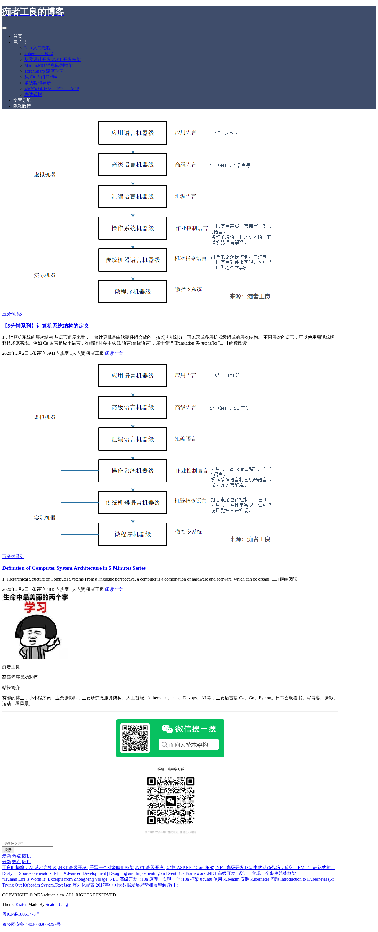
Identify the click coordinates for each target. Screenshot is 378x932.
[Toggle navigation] (4, 28)
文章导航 (22, 100)
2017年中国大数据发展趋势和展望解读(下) (137, 885)
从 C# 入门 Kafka (40, 77)
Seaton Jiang (57, 904)
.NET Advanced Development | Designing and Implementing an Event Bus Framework (129, 873)
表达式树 (33, 94)
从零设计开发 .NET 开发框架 (52, 59)
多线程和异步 (37, 82)
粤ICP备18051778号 (21, 914)
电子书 (20, 42)
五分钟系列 (13, 313)
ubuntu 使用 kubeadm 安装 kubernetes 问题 (239, 879)
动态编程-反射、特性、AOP (51, 88)
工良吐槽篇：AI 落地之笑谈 (29, 867)
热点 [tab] (16, 856)
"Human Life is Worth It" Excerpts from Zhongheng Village (54, 879)
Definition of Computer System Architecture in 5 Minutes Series (74, 568)
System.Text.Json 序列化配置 (68, 885)
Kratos (21, 904)
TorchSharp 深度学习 (44, 71)
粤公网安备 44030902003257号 (31, 924)
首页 (17, 36)
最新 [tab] (6, 856)
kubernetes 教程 (38, 53)
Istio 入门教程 (37, 47)
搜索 (8, 850)
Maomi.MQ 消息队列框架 (48, 65)
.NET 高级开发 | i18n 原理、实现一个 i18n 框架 (153, 879)
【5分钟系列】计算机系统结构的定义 (45, 326)
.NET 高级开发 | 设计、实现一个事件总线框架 (251, 873)
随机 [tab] (26, 856)
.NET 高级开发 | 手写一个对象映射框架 (96, 867)
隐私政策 (22, 106)
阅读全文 (114, 353)
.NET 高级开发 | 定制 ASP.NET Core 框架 (174, 867)
